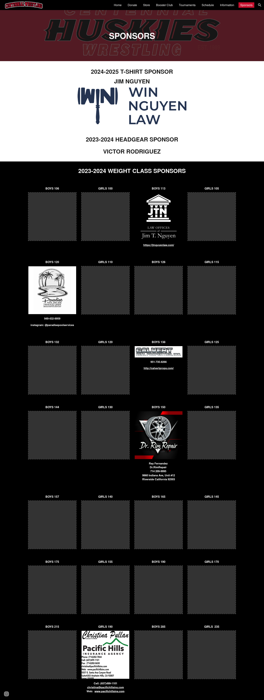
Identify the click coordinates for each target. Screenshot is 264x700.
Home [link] (118, 5)
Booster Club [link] (164, 5)
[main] (132, 36)
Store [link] (146, 5)
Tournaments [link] (187, 5)
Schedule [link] (208, 5)
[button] (259, 5)
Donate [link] (132, 5)
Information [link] (227, 5)
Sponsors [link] (246, 5)
